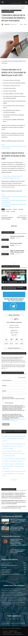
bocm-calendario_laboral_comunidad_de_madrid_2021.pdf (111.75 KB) (13, 146)
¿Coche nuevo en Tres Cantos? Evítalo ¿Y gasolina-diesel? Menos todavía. (18, 551)
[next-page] (5, 258)
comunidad (20, 209)
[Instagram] (10, 618)
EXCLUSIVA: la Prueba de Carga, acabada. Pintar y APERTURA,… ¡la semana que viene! (18, 521)
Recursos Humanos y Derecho (15, 10)
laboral (3, 211)
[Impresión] (16, 28)
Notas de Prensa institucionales (7, 12)
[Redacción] (2, 24)
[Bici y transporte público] (5, 245)
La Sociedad (7, 7)
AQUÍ (6, 368)
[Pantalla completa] (24, 282)
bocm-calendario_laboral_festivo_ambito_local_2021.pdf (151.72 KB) (13, 196)
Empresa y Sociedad (15, 7)
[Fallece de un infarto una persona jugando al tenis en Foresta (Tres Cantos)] (5, 529)
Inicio (2, 7)
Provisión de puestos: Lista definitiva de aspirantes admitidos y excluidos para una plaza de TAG (13, 466)
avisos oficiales (8, 209)
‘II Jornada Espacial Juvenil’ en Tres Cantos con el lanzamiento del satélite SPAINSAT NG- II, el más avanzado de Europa (13, 496)
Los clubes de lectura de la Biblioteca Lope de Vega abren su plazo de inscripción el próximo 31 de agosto (13, 446)
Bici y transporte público (16, 243)
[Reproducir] (3, 282)
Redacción (7, 24)
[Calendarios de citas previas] (5, 238)
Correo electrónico (7, 380)
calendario (15, 209)
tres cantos (13, 211)
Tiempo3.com (16, 348)
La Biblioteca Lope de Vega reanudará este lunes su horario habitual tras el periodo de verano (13, 474)
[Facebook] (2, 28)
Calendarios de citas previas (17, 236)
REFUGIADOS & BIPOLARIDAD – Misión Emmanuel (12, 500)
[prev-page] (2, 258)
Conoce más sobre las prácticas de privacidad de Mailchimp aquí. (13, 419)
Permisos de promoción (7, 397)
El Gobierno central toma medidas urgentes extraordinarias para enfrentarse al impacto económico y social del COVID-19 (18, 542)
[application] (14, 276)
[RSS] (17, 618)
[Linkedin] (9, 28)
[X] (6, 28)
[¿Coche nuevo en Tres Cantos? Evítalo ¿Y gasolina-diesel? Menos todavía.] (5, 551)
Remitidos (12, 238)
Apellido (4, 391)
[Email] (13, 28)
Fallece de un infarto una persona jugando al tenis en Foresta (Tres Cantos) (17, 528)
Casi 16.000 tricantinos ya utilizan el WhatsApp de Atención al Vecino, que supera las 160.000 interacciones (13, 453)
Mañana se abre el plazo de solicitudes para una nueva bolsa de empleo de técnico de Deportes (14, 439)
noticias (7, 211)
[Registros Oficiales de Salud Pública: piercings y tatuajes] (5, 252)
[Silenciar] (22, 282)
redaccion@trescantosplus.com (9, 625)
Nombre (4, 385)
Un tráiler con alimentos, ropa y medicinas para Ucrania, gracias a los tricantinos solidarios (13, 502)
